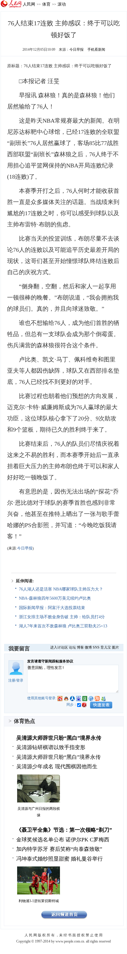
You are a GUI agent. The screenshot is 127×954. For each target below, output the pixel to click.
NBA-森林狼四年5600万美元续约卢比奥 (55, 598)
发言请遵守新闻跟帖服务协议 (50, 661)
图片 (115, 647)
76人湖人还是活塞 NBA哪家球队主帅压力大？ (61, 589)
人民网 (29, 4)
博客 (80, 647)
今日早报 (76, 49)
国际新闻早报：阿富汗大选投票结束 (52, 608)
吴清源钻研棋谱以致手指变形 (50, 747)
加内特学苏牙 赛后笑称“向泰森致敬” (59, 849)
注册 (11, 680)
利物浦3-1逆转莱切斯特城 (39, 901)
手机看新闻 (96, 49)
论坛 (72, 647)
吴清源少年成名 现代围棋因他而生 (56, 766)
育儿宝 (105, 647)
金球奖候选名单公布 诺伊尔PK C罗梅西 (62, 840)
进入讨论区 (59, 647)
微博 (88, 647)
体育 (46, 4)
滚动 (62, 4)
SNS (96, 647)
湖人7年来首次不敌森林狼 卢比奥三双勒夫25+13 (63, 626)
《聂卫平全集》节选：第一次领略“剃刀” (64, 830)
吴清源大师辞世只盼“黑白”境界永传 (58, 738)
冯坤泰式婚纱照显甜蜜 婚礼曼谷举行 (59, 859)
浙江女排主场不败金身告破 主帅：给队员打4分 (62, 617)
